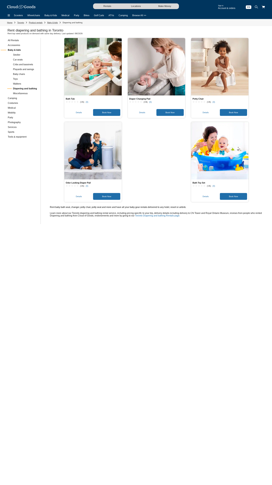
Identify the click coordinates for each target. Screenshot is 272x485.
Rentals (107, 6)
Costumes (13, 103)
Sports (11, 132)
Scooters (18, 15)
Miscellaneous (20, 93)
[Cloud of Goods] (21, 7)
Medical (65, 15)
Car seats (18, 59)
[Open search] (256, 7)
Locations (136, 6)
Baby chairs (19, 74)
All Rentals (13, 40)
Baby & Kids (50, 15)
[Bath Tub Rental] (93, 66)
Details (79, 112)
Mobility (12, 112)
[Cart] (263, 7)
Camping (123, 15)
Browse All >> (139, 15)
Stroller (16, 55)
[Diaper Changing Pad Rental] (156, 66)
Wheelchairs (33, 15)
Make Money (164, 6)
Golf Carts (99, 15)
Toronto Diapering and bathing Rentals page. (157, 215)
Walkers (17, 84)
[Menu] (8, 15)
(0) (87, 102)
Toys (15, 79)
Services (12, 127)
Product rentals (35, 22)
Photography (14, 122)
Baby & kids (52, 22)
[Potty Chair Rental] (219, 66)
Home (9, 22)
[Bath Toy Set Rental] (219, 150)
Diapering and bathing (72, 22)
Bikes (86, 15)
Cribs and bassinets (23, 64)
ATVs (111, 15)
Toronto (20, 22)
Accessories (14, 45)
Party (76, 15)
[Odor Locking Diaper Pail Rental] (93, 150)
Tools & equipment (17, 137)
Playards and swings (23, 69)
